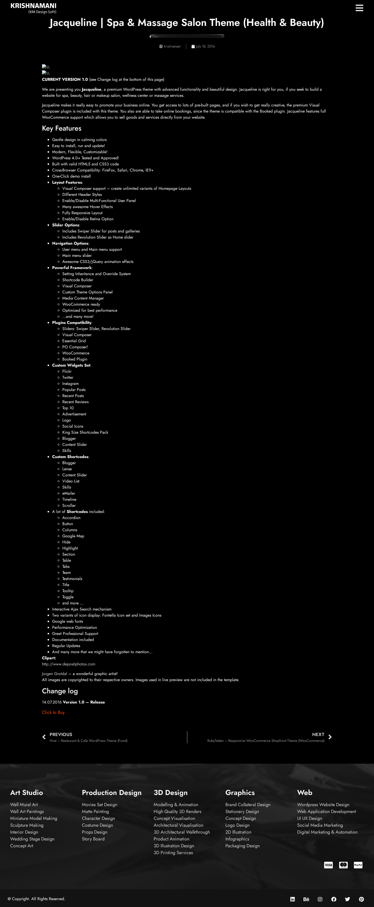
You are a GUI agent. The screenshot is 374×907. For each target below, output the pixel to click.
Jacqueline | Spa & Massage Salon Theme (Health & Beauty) (187, 22)
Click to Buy (53, 712)
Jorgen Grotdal (54, 674)
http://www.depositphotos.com (68, 664)
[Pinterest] (361, 899)
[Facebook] (334, 899)
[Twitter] (347, 899)
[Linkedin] (292, 899)
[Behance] (306, 899)
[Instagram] (320, 899)
